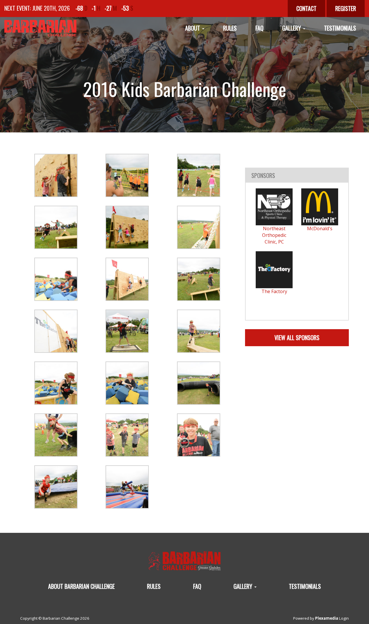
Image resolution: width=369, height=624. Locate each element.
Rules (230, 28)
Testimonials (340, 28)
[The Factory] (274, 269)
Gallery (292, 28)
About (193, 28)
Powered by (315, 618)
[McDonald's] (319, 206)
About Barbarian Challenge (81, 586)
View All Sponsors (296, 337)
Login (344, 618)
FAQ (259, 28)
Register (345, 8)
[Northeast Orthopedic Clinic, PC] (274, 206)
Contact (306, 8)
